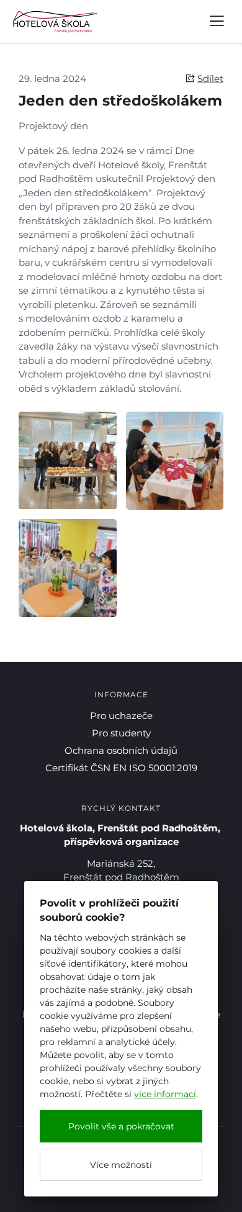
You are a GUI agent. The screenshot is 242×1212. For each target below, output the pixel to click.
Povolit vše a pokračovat (121, 1126)
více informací (165, 1094)
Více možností (121, 1164)
